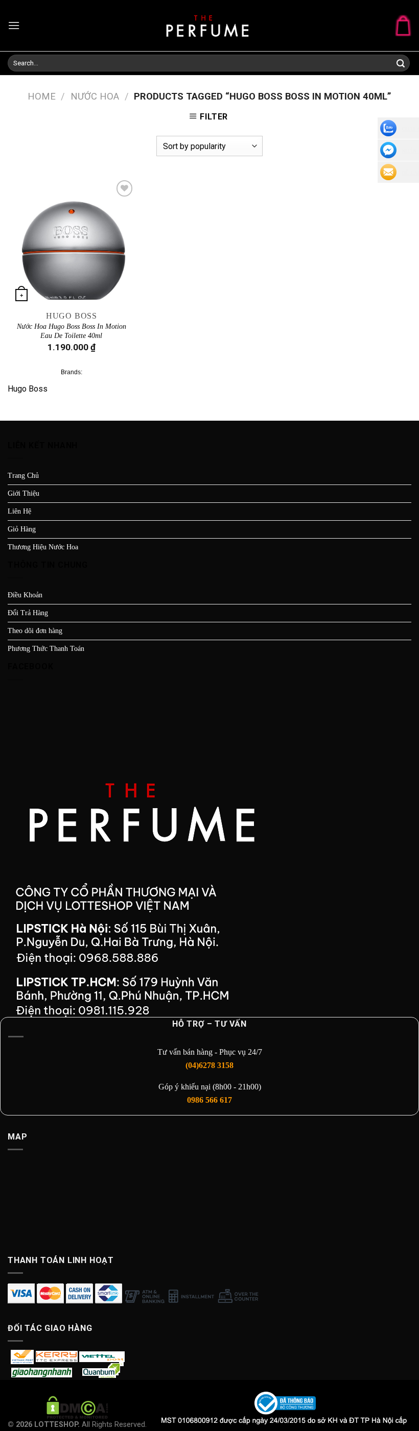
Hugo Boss (28, 389)
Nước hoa (95, 96)
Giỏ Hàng (22, 529)
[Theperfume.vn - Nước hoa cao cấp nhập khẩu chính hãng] (209, 25)
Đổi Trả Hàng (28, 613)
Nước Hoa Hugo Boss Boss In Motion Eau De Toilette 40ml (71, 331)
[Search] (400, 63)
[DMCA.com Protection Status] (77, 1407)
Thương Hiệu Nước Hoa (43, 547)
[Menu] (14, 25)
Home (42, 96)
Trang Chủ (23, 475)
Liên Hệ (19, 511)
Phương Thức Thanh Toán (46, 648)
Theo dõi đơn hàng (35, 631)
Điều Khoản (25, 595)
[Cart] (403, 25)
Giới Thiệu (23, 493)
